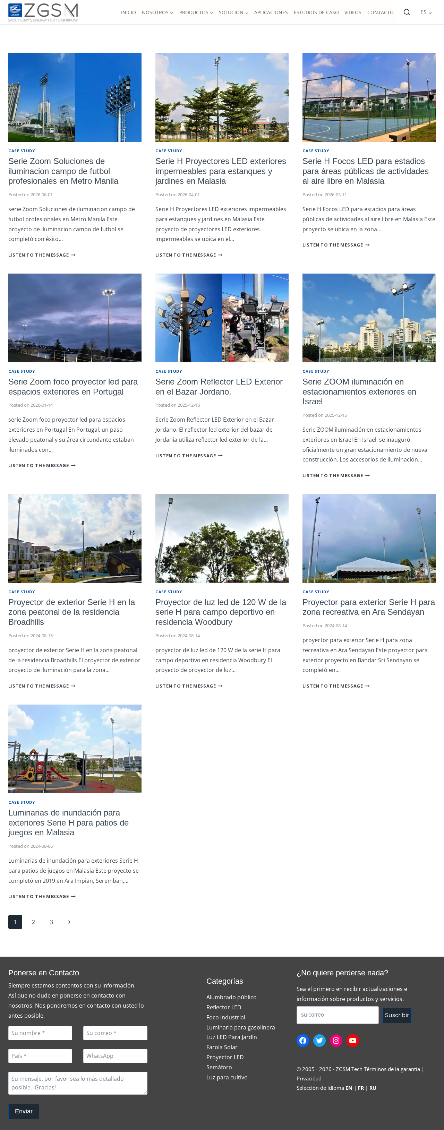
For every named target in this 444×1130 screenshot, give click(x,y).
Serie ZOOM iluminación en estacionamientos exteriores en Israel (359, 391)
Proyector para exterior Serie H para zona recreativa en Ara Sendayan (368, 607)
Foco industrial (225, 1017)
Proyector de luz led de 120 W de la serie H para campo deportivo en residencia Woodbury (220, 612)
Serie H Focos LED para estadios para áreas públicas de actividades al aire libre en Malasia (365, 171)
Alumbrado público (231, 997)
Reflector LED (223, 1007)
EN (348, 1087)
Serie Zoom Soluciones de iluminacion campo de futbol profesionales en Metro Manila (63, 171)
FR (361, 1087)
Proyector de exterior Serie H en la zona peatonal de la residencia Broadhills (71, 612)
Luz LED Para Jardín (231, 1037)
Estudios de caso (316, 12)
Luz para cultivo (227, 1077)
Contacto (380, 12)
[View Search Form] (407, 12)
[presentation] (75, 97)
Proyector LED (225, 1057)
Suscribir (397, 1015)
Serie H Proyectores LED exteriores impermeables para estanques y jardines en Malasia (220, 171)
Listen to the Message (42, 255)
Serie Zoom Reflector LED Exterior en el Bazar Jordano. (219, 386)
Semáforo (219, 1067)
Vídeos (352, 12)
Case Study (21, 150)
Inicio (128, 12)
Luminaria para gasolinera (240, 1027)
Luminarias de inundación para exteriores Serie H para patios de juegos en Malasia (68, 822)
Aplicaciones (271, 12)
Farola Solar (222, 1047)
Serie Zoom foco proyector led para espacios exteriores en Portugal (73, 386)
